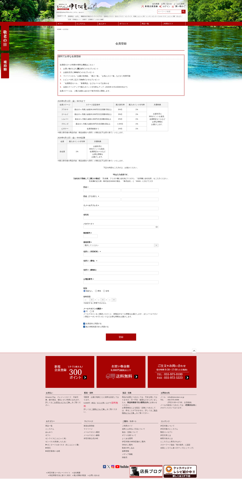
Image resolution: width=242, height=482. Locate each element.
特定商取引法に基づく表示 (60, 475)
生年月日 (86, 297)
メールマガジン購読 (92, 432)
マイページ (88, 421)
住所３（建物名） (90, 270)
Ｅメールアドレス (91, 205)
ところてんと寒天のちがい (171, 442)
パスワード (89, 224)
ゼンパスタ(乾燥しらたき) (55, 442)
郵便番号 (88, 233)
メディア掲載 (127, 454)
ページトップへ (194, 351)
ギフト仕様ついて (129, 435)
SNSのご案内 (127, 445)
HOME (59, 29)
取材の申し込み (128, 448)
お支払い (49, 393)
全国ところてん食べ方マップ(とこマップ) (176, 448)
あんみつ (102, 24)
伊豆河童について (167, 426)
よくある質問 (179, 4)
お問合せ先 (165, 393)
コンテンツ (165, 421)
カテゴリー (50, 421)
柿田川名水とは (166, 438)
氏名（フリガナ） (91, 196)
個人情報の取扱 (80, 475)
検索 (183, 11)
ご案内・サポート (130, 421)
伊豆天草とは (165, 435)
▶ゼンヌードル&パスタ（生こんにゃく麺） (62, 445)
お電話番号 (89, 279)
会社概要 (155, 4)
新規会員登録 (89, 426)
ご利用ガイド (167, 24)
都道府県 (88, 242)
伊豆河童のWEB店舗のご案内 (133, 442)
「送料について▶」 (99, 409)
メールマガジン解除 (92, 435)
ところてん (81, 24)
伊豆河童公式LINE (91, 438)
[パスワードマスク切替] (156, 227)
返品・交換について (130, 432)
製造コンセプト (166, 432)
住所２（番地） (90, 261)
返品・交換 (127, 393)
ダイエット (123, 24)
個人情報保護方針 (93, 327)
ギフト (60, 24)
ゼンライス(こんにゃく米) (55, 438)
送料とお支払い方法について (133, 429)
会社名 (86, 215)
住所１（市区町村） (92, 251)
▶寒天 (48, 448)
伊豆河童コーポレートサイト (58, 473)
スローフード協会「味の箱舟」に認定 (175, 445)
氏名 (86, 187)
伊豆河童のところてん (169, 429)
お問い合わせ (166, 4)
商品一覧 (145, 24)
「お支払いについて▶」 (62, 402)
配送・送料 (88, 393)
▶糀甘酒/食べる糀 (52, 451)
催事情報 (125, 451)
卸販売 (124, 457)
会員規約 (89, 324)
